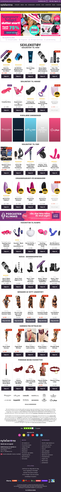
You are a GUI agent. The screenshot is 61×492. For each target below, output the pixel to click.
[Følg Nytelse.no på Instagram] (19, 436)
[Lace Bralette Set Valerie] (54, 295)
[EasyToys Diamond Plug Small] (42, 226)
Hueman (18, 241)
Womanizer (54, 100)
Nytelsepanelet (45, 453)
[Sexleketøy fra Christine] (42, 119)
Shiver (6, 344)
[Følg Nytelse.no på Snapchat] (24, 436)
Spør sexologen (45, 451)
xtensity (6, 66)
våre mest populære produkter (39, 422)
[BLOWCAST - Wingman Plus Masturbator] (18, 51)
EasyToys (18, 100)
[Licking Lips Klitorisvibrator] (30, 85)
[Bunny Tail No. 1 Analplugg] (30, 226)
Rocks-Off (18, 163)
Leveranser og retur (47, 445)
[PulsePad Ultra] (6, 85)
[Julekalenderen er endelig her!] (50, 35)
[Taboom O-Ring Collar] (54, 363)
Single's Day (45, 458)
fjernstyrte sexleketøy (38, 419)
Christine (6, 310)
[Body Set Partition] (30, 295)
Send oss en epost (7, 444)
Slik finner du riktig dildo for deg (30, 468)
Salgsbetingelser (26, 455)
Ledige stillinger (26, 447)
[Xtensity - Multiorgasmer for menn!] (6, 51)
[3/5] (18, 240)
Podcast (44, 449)
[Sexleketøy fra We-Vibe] (30, 119)
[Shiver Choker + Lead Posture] (42, 329)
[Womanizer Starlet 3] (54, 85)
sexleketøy (35, 413)
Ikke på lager (54, 110)
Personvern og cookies (27, 453)
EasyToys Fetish (30, 241)
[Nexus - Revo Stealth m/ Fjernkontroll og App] (54, 261)
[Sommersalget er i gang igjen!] (20, 35)
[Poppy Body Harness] (18, 329)
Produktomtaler (46, 456)
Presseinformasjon (26, 445)
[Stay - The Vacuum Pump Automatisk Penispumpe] (54, 51)
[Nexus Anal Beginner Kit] (18, 261)
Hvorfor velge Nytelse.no (48, 443)
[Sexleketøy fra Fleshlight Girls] (35, 397)
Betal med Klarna (46, 447)
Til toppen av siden (30, 490)
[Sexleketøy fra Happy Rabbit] (16, 402)
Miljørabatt (24, 451)
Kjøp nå (6, 76)
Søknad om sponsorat (47, 455)
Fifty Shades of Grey (39, 410)
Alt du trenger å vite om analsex (30, 474)
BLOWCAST (18, 66)
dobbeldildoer (21, 421)
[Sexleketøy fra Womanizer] (6, 119)
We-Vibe (54, 241)
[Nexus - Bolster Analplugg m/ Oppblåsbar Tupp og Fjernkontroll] (42, 261)
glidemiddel (40, 413)
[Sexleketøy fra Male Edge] (53, 397)
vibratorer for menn (48, 418)
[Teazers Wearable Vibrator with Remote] (54, 147)
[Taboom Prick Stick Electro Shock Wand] (6, 363)
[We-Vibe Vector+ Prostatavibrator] (54, 226)
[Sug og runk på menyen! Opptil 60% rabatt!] (50, 24)
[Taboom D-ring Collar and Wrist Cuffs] (30, 363)
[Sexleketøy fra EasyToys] (54, 119)
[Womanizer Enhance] (18, 181)
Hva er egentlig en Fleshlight (30, 470)
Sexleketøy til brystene (30, 476)
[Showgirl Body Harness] (54, 329)
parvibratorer (46, 419)
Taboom (6, 378)
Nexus (42, 66)
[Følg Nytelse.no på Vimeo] (37, 436)
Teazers (30, 163)
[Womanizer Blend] (30, 181)
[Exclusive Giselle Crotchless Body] (42, 295)
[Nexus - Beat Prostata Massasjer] (30, 261)
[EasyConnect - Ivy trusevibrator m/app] (18, 85)
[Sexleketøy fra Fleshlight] (25, 397)
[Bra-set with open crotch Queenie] (18, 295)
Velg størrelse (6, 320)
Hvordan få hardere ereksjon (30, 472)
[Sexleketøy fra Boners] (18, 119)
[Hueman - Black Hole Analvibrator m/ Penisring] (18, 226)
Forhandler (24, 458)
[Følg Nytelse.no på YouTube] (32, 436)
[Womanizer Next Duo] (42, 181)
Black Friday (45, 460)
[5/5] (6, 65)
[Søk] (58, 9)
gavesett (51, 421)
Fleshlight (28, 410)
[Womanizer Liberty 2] (6, 181)
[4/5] (42, 65)
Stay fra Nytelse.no (54, 66)
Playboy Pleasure (43, 163)
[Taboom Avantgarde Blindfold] (18, 363)
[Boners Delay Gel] (30, 51)
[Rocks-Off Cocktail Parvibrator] (18, 147)
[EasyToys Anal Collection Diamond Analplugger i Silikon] (6, 226)
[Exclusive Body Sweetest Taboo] (6, 295)
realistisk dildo (52, 415)
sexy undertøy (47, 413)
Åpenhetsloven (25, 456)
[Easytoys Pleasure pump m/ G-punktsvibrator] (42, 85)
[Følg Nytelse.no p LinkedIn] (41, 436)
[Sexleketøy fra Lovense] (7, 402)
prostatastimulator (36, 418)
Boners (30, 66)
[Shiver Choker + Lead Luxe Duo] (30, 329)
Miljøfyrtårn (25, 449)
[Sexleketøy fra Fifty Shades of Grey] (44, 397)
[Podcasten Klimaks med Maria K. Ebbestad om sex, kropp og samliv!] (30, 220)
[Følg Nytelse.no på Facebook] (28, 436)
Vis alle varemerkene (30, 404)
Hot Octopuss (48, 410)
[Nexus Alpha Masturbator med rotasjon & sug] (42, 51)
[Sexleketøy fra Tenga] (25, 402)
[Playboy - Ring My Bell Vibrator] (42, 147)
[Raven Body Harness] (6, 329)
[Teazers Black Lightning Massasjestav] (30, 147)
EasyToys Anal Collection (7, 241)
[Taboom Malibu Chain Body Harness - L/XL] (42, 363)
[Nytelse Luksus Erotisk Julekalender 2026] (6, 147)
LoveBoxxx (6, 163)
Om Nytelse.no (25, 443)
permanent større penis (11, 419)
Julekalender (45, 462)
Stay (6, 100)
